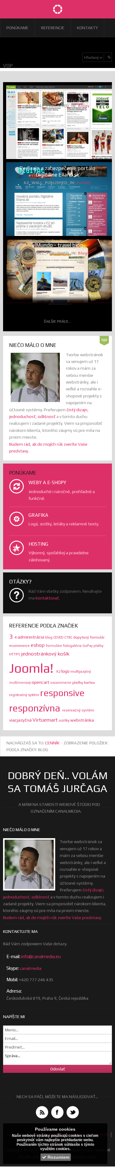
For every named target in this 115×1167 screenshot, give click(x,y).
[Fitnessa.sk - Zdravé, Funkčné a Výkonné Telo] (57, 122)
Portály (84, 182)
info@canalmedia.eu (41, 956)
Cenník (52, 742)
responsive (62, 692)
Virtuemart (46, 720)
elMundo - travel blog (57, 245)
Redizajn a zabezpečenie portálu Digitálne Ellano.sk (57, 171)
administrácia (31, 636)
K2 (58, 671)
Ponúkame (17, 27)
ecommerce (20, 645)
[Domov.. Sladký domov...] (57, 9)
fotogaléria (72, 645)
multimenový (20, 682)
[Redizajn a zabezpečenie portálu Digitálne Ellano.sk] (57, 201)
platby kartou (83, 682)
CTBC (68, 637)
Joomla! (32, 668)
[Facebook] (57, 1112)
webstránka (82, 720)
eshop (38, 645)
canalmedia (30, 968)
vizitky (64, 720)
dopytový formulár (89, 637)
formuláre (54, 645)
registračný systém (24, 695)
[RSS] (42, 1112)
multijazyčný (81, 671)
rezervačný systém (78, 710)
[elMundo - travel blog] (57, 272)
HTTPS (15, 654)
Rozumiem (57, 1157)
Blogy (84, 105)
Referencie (52, 27)
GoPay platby (92, 645)
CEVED (58, 637)
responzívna (35, 708)
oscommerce (61, 682)
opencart (41, 682)
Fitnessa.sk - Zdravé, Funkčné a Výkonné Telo (57, 94)
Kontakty (87, 27)
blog (49, 637)
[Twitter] (73, 1112)
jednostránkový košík (45, 654)
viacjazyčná (21, 720)
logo (66, 671)
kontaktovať (47, 597)
